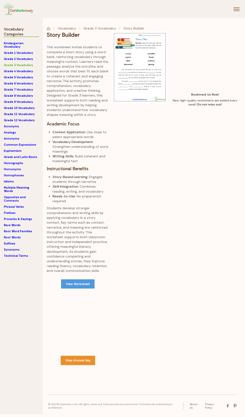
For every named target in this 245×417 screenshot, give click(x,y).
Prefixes (10, 213)
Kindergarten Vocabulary (14, 45)
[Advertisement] (78, 320)
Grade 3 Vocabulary (18, 65)
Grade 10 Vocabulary (19, 108)
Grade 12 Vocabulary (19, 120)
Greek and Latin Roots (20, 157)
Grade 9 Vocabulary (18, 102)
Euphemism (13, 151)
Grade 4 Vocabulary (18, 71)
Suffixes (9, 243)
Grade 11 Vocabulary (19, 114)
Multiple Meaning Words (16, 189)
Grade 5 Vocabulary (18, 77)
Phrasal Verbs (14, 207)
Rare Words (12, 225)
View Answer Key (78, 360)
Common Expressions (20, 145)
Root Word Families (18, 231)
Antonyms (11, 139)
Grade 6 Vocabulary (18, 83)
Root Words (12, 237)
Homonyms (12, 169)
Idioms (9, 181)
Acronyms (11, 126)
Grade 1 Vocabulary (18, 53)
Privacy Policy (209, 405)
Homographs (13, 163)
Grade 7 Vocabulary (18, 89)
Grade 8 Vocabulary (18, 96)
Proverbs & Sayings (18, 219)
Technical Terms (16, 256)
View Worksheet (78, 284)
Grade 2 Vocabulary (18, 59)
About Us (194, 405)
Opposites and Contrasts (15, 199)
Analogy (10, 132)
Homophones (14, 175)
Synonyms (12, 250)
